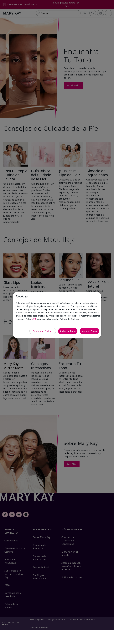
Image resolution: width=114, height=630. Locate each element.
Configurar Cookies (42, 331)
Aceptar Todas (89, 331)
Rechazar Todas (68, 331)
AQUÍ (34, 319)
